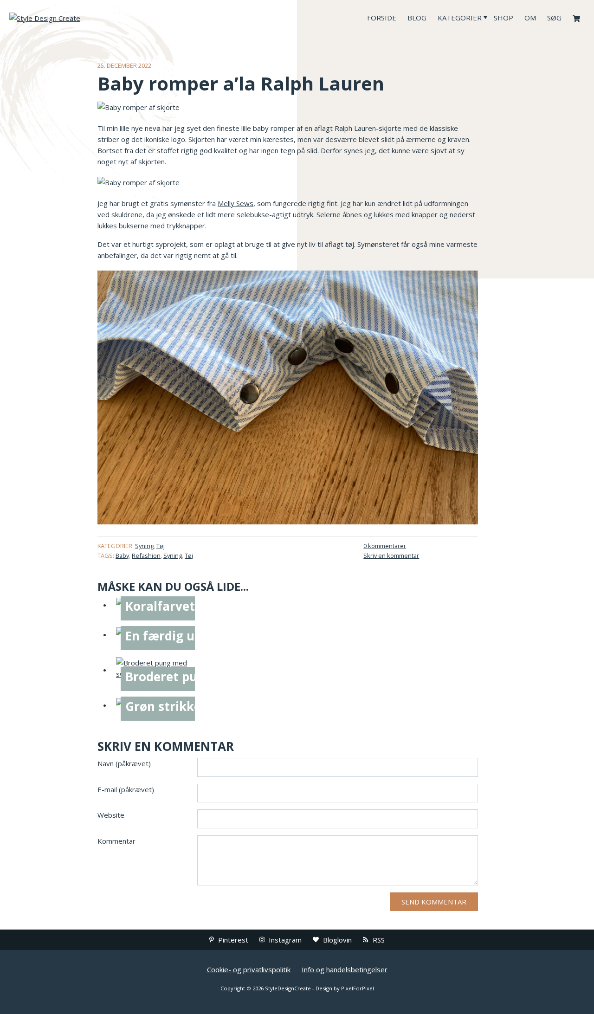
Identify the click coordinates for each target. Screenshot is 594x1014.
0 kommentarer (384, 546)
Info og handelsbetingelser (344, 969)
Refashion (146, 555)
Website (110, 815)
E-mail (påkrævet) (125, 789)
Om (530, 17)
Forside (381, 17)
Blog (416, 17)
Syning (144, 546)
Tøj (160, 546)
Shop (503, 17)
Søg (554, 17)
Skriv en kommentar (391, 555)
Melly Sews (235, 203)
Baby (122, 555)
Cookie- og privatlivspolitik (249, 969)
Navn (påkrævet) (124, 763)
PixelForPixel (357, 988)
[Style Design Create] (78, 18)
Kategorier (460, 17)
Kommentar (116, 841)
